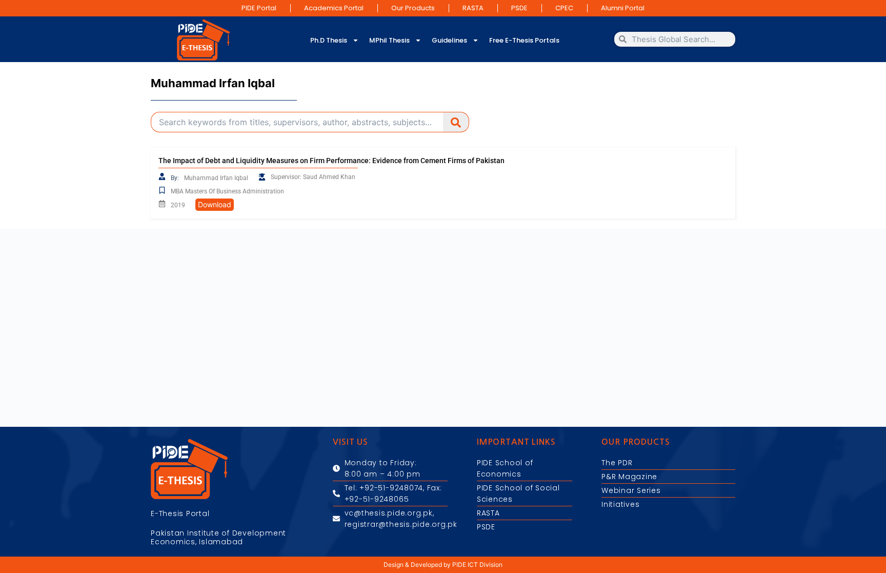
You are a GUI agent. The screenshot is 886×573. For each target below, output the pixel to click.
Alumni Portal (623, 8)
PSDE (519, 8)
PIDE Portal (258, 8)
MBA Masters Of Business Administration (227, 191)
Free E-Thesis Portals (524, 40)
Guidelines (449, 40)
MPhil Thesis (389, 40)
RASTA (473, 8)
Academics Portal (334, 8)
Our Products (413, 8)
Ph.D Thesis (328, 40)
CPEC (564, 8)
